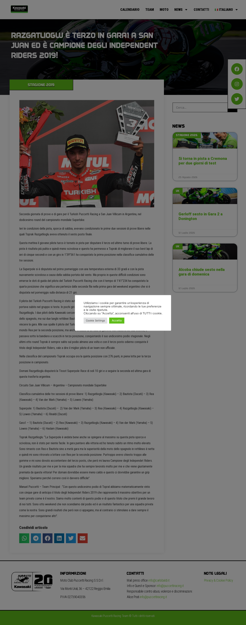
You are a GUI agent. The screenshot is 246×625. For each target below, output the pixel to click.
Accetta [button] (117, 320)
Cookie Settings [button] (95, 320)
